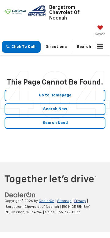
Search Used (55, 123)
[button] (21, 47)
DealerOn (46, 201)
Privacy (80, 201)
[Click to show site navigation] (100, 47)
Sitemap (64, 201)
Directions (56, 47)
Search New (55, 109)
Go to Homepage (55, 95)
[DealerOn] (20, 195)
